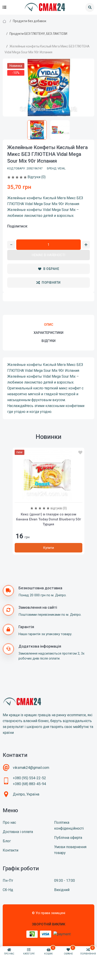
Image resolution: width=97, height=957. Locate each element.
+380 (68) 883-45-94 (29, 784)
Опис (48, 325)
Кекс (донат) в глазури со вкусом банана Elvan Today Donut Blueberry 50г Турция (48, 519)
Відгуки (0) (37, 177)
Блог (7, 841)
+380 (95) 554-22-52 (29, 778)
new (19, 452)
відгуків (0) (59, 508)
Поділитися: (17, 226)
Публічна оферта (68, 837)
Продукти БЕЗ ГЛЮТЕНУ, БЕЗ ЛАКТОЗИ (38, 33)
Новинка (15, 66)
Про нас (9, 822)
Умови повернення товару (70, 850)
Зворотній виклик (48, 924)
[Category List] (4, 7)
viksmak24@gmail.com (31, 767)
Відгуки (48, 341)
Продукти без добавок (29, 21)
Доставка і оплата (18, 832)
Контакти (10, 850)
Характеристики (48, 333)
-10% (15, 73)
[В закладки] (80, 453)
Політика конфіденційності (69, 825)
